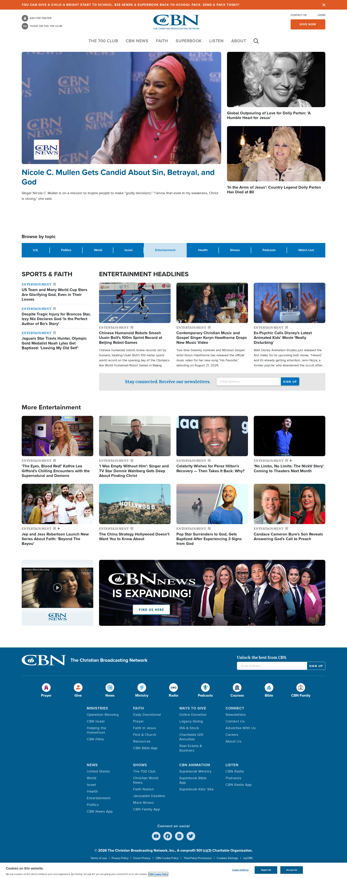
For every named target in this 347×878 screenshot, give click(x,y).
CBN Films (95, 739)
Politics (66, 250)
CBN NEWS (137, 41)
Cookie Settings (240, 870)
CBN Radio (235, 771)
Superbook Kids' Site (196, 789)
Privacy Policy (120, 858)
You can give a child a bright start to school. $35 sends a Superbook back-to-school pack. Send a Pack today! (130, 5)
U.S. (35, 250)
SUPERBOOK (189, 41)
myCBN (247, 858)
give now (308, 24)
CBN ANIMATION (194, 765)
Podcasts (269, 250)
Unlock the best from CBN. (262, 657)
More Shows (143, 802)
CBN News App (100, 811)
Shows (235, 250)
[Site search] (256, 42)
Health (203, 250)
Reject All (266, 870)
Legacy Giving (191, 721)
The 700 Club (103, 41)
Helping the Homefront (96, 730)
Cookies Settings (227, 858)
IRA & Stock (189, 728)
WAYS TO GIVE (192, 708)
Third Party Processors (197, 858)
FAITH (162, 41)
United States (98, 771)
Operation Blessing (103, 715)
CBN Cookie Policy (167, 858)
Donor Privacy (142, 858)
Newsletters (236, 715)
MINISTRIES (97, 708)
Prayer (138, 721)
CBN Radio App (239, 785)
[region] (173, 870)
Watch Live (306, 250)
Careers (232, 735)
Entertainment (99, 798)
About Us (233, 741)
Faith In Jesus (144, 728)
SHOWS (140, 765)
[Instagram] (179, 836)
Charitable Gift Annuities (191, 737)
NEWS (92, 765)
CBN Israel (95, 721)
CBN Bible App (145, 748)
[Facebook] (167, 836)
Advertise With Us (241, 728)
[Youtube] (156, 836)
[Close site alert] (324, 5)
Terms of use (98, 858)
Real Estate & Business (190, 748)
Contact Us (299, 15)
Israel (128, 250)
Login (321, 15)
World (98, 250)
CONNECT (235, 708)
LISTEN (216, 41)
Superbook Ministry (195, 771)
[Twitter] (191, 836)
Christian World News (145, 780)
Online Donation (193, 715)
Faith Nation (143, 789)
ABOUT (238, 41)
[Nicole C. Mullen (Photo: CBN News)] (121, 108)
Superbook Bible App (193, 780)
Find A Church (145, 735)
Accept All (291, 870)
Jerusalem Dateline (149, 796)
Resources (142, 741)
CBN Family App (146, 809)
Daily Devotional (147, 715)
